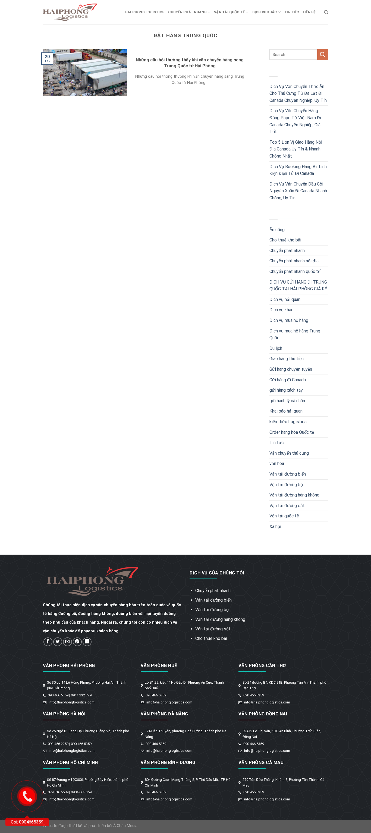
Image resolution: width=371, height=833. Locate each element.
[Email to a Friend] (67, 641)
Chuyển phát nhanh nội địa (294, 260)
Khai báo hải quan (286, 411)
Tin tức (291, 12)
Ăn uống (277, 229)
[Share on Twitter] (57, 641)
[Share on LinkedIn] (87, 641)
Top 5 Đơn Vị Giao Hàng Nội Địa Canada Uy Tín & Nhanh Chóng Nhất (295, 149)
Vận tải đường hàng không (294, 495)
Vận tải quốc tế (229, 12)
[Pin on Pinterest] (77, 641)
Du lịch (275, 348)
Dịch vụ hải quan (284, 299)
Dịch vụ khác (264, 12)
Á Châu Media (125, 825)
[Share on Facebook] (47, 641)
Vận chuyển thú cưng (289, 453)
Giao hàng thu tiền (286, 358)
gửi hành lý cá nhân (287, 400)
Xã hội (275, 526)
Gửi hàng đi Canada (287, 379)
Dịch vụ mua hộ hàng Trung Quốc (294, 334)
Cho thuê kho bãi (285, 240)
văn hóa (276, 463)
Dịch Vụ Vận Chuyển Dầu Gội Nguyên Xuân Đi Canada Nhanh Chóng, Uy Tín (298, 190)
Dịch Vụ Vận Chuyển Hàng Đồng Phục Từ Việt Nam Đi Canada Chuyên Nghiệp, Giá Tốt (295, 121)
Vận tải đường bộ (286, 484)
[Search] (326, 12)
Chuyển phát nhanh (187, 12)
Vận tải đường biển (287, 474)
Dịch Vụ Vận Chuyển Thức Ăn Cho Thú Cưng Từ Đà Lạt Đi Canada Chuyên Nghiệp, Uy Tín (298, 93)
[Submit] (322, 54)
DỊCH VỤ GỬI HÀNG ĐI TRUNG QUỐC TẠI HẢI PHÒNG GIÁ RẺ (298, 285)
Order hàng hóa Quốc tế (291, 432)
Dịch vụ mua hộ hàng (288, 320)
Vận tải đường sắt (287, 505)
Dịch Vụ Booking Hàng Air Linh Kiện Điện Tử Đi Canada (298, 170)
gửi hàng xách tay (286, 390)
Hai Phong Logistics (145, 12)
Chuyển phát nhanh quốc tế (294, 271)
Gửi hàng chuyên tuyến (290, 369)
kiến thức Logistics (288, 421)
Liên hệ (309, 12)
